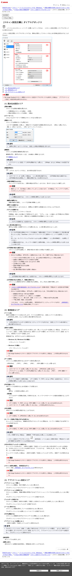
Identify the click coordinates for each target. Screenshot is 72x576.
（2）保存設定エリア (10, 90)
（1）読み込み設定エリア (12, 88)
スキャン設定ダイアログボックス (40, 9)
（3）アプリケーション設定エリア (14, 92)
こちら (14, 565)
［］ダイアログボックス (25, 287)
